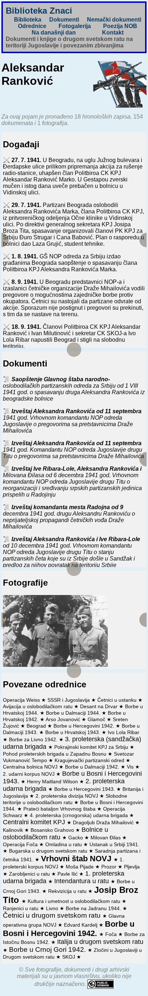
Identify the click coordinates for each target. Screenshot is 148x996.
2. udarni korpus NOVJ (29, 774)
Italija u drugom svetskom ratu (100, 941)
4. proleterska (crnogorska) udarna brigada (79, 815)
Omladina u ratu (64, 844)
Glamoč (97, 719)
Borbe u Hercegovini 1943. (85, 789)
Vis (131, 767)
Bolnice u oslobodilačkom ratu (55, 833)
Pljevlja (132, 867)
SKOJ (69, 957)
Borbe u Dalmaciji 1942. (93, 767)
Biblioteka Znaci (39, 10)
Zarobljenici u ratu (30, 874)
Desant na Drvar (99, 706)
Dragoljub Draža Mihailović (104, 822)
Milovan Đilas (106, 837)
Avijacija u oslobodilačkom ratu (38, 706)
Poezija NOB (120, 26)
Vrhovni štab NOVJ (77, 858)
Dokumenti (64, 20)
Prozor (109, 867)
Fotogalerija (75, 26)
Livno (53, 908)
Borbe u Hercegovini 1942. (85, 726)
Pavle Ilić (68, 874)
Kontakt (113, 32)
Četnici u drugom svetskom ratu (52, 915)
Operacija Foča (21, 844)
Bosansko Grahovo (53, 830)
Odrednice (32, 26)
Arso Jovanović (64, 719)
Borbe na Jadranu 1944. (94, 908)
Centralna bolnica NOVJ (31, 767)
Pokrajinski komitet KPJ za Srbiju (92, 747)
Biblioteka (27, 20)
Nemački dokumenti (114, 20)
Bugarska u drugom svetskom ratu (49, 851)
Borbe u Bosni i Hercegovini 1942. (68, 928)
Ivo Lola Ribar (123, 732)
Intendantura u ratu (82, 881)
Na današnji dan (54, 32)
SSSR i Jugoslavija (69, 700)
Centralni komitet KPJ (35, 822)
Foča (111, 934)
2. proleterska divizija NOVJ (68, 796)
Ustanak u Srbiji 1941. (114, 844)
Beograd (37, 726)
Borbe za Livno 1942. (34, 739)
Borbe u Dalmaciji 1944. (74, 713)
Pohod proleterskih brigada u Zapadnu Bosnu (55, 754)
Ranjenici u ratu (21, 908)
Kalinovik (13, 830)
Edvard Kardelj (81, 925)
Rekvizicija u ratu (68, 891)
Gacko (76, 837)
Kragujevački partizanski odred (90, 760)
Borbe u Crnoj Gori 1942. (48, 949)
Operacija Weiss (22, 700)
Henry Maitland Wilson (53, 781)
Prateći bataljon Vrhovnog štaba (60, 809)
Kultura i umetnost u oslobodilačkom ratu (75, 901)
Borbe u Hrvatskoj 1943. (73, 732)
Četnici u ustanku (117, 700)
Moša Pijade (80, 867)
